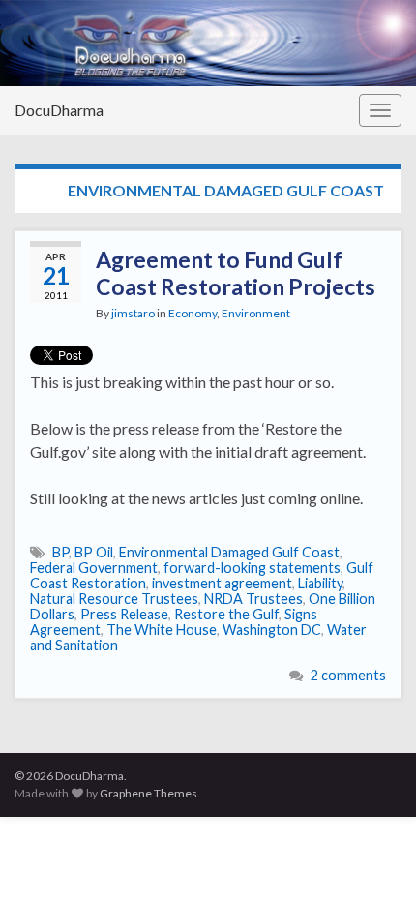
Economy (192, 313)
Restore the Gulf (226, 614)
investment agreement (222, 583)
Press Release (124, 614)
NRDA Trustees (253, 598)
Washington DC (272, 629)
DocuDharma (59, 110)
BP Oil (93, 552)
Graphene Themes (148, 793)
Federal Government (94, 567)
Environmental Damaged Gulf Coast (229, 552)
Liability (320, 583)
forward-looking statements (252, 567)
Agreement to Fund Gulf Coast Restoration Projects (235, 273)
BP (60, 552)
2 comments (348, 675)
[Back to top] (372, 858)
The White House (161, 629)
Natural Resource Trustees (114, 598)
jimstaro (133, 313)
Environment (256, 313)
